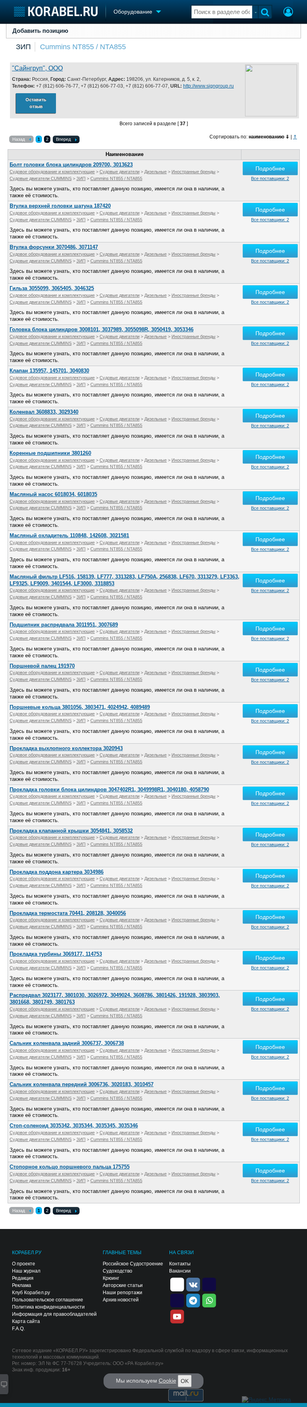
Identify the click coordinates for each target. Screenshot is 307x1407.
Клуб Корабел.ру (31, 1292)
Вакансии (180, 1271)
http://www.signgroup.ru (208, 86)
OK (185, 1381)
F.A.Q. (18, 1328)
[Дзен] (177, 1283)
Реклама (21, 1285)
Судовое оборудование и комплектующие (52, 171)
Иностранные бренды (193, 171)
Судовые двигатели (120, 171)
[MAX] (177, 1299)
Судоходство (117, 1271)
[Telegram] (193, 1299)
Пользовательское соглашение (47, 1300)
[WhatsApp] (209, 1299)
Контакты (180, 1264)
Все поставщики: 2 (270, 178)
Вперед (63, 139)
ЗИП (23, 47)
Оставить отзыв (36, 103)
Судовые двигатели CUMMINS (41, 178)
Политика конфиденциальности (48, 1307)
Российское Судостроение (133, 1264)
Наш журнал (26, 1271)
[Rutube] (209, 1283)
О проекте (23, 1264)
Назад (18, 139)
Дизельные (155, 171)
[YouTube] (177, 1315)
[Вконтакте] (193, 1283)
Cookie (167, 1380)
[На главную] (56, 11)
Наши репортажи (122, 1292)
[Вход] (288, 13)
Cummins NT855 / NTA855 (83, 47)
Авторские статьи (123, 1285)
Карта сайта (26, 1321)
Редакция (23, 1278)
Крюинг (111, 1278)
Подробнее (270, 168)
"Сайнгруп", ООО (37, 68)
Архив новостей (121, 1300)
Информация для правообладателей (54, 1314)
